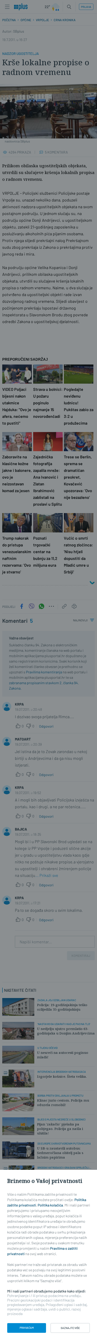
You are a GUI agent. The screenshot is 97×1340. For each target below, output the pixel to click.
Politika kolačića (50, 1205)
